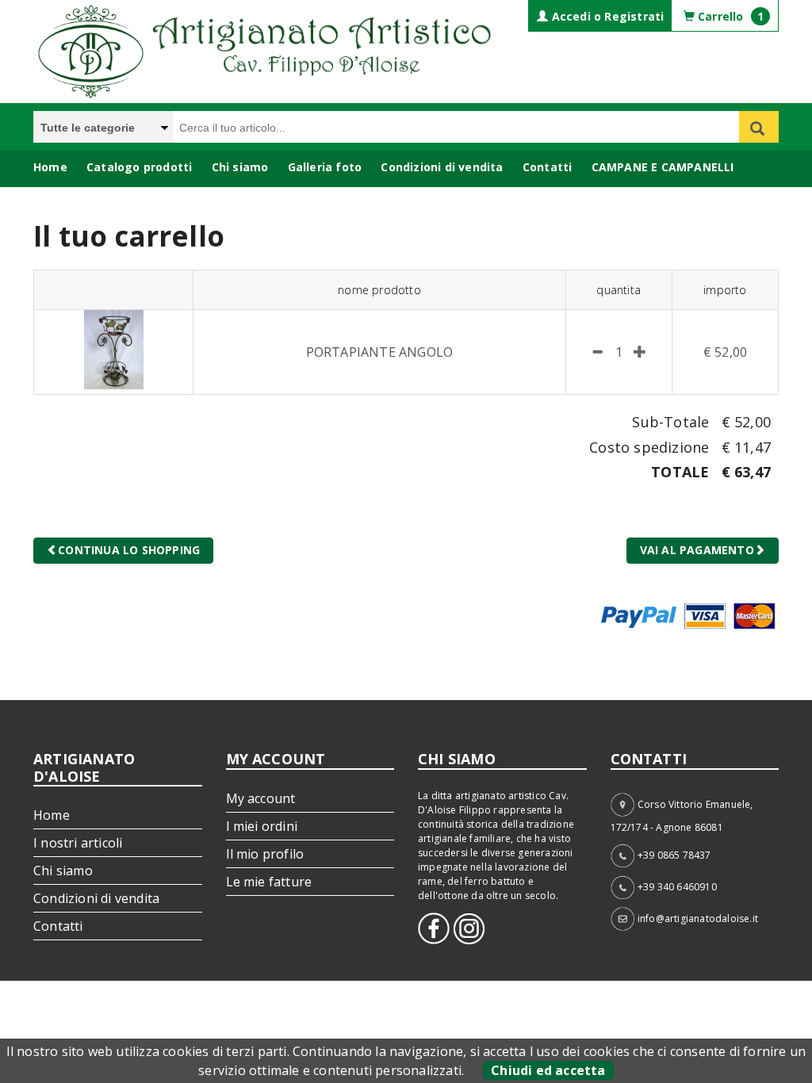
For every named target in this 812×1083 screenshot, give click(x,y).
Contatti (548, 166)
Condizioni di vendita (442, 166)
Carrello (729, 16)
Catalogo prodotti (139, 166)
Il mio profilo (265, 854)
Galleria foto (325, 166)
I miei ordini (262, 826)
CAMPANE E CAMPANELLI (663, 166)
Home (50, 166)
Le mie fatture (269, 881)
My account (261, 798)
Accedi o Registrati (606, 16)
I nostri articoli (77, 842)
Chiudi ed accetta (548, 1070)
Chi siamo (240, 166)
